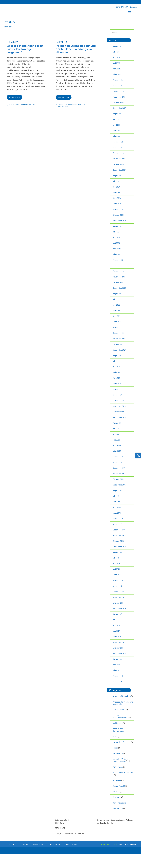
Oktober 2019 (118, 479)
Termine (116, 792)
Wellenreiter (118, 808)
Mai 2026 (116, 63)
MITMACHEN (118, 753)
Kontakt (133, 7)
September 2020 (119, 417)
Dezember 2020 (119, 400)
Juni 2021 (116, 367)
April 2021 (117, 378)
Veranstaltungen (63, 106)
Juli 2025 (116, 119)
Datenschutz (56, 844)
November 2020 (119, 406)
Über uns (116, 797)
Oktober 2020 (118, 412)
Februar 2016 (118, 676)
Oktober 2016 (118, 648)
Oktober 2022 (118, 282)
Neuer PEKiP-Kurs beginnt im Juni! (22, 105)
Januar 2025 (117, 148)
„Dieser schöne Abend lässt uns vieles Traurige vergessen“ (25, 49)
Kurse (115, 737)
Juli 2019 (116, 496)
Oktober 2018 (118, 541)
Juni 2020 (116, 434)
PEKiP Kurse (118, 767)
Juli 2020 (116, 429)
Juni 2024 (116, 187)
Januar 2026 (117, 86)
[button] (138, 455)
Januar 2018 (117, 586)
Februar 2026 (118, 80)
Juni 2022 (116, 305)
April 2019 (117, 507)
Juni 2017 (116, 625)
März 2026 (117, 74)
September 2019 (119, 485)
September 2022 (119, 288)
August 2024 (117, 176)
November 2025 (119, 97)
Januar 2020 (117, 462)
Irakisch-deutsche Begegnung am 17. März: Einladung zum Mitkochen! (76, 49)
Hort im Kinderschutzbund (120, 716)
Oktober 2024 (118, 164)
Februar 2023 (118, 260)
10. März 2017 (61, 42)
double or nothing (127, 844)
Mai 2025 (116, 131)
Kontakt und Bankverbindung (119, 730)
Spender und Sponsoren (123, 773)
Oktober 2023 (118, 215)
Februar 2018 (118, 580)
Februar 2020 (118, 457)
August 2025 (117, 114)
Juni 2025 (116, 125)
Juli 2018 (116, 558)
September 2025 (119, 108)
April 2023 (117, 249)
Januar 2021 (117, 395)
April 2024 (117, 198)
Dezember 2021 (119, 333)
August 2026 (117, 46)
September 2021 (119, 350)
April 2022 (117, 316)
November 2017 (119, 597)
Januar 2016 (117, 682)
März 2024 (117, 204)
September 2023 (119, 221)
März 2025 (117, 136)
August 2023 (117, 226)
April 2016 (117, 665)
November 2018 (119, 535)
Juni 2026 (116, 58)
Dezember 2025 (119, 91)
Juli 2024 (116, 181)
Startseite (117, 780)
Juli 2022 (116, 299)
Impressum (71, 844)
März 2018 (117, 575)
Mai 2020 (116, 440)
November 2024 (119, 159)
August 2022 (117, 294)
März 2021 (117, 384)
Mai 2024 (116, 192)
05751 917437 (60, 828)
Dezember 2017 (119, 592)
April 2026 (117, 69)
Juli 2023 (116, 232)
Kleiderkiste (118, 723)
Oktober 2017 (118, 603)
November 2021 (119, 339)
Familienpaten (118, 710)
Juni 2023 (116, 237)
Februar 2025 (118, 142)
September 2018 (119, 547)
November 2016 (119, 642)
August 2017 (117, 614)
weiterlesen (14, 97)
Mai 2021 (116, 372)
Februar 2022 (118, 327)
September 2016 (119, 653)
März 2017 (117, 637)
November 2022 (119, 277)
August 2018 (117, 552)
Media (115, 748)
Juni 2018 (116, 564)
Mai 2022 (116, 311)
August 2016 (117, 659)
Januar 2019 (117, 524)
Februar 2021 (118, 389)
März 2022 (117, 322)
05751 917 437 (122, 7)
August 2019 (117, 490)
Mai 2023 (116, 243)
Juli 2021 (116, 361)
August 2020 (117, 423)
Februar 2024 (118, 209)
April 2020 (117, 445)
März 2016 (117, 670)
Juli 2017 (116, 620)
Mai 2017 (116, 631)
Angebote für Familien (122, 696)
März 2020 (117, 451)
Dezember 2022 (119, 271)
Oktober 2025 (118, 103)
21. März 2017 (12, 42)
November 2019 (119, 474)
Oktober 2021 (118, 344)
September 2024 (119, 170)
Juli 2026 (116, 52)
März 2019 (117, 513)
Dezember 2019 (119, 468)
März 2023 (117, 254)
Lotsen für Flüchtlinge (122, 742)
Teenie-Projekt (119, 786)
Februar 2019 (118, 519)
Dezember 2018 (119, 530)
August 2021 (117, 356)
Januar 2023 (117, 266)
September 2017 (119, 609)
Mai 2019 (116, 502)
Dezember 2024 (119, 153)
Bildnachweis (40, 844)
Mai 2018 (116, 569)
